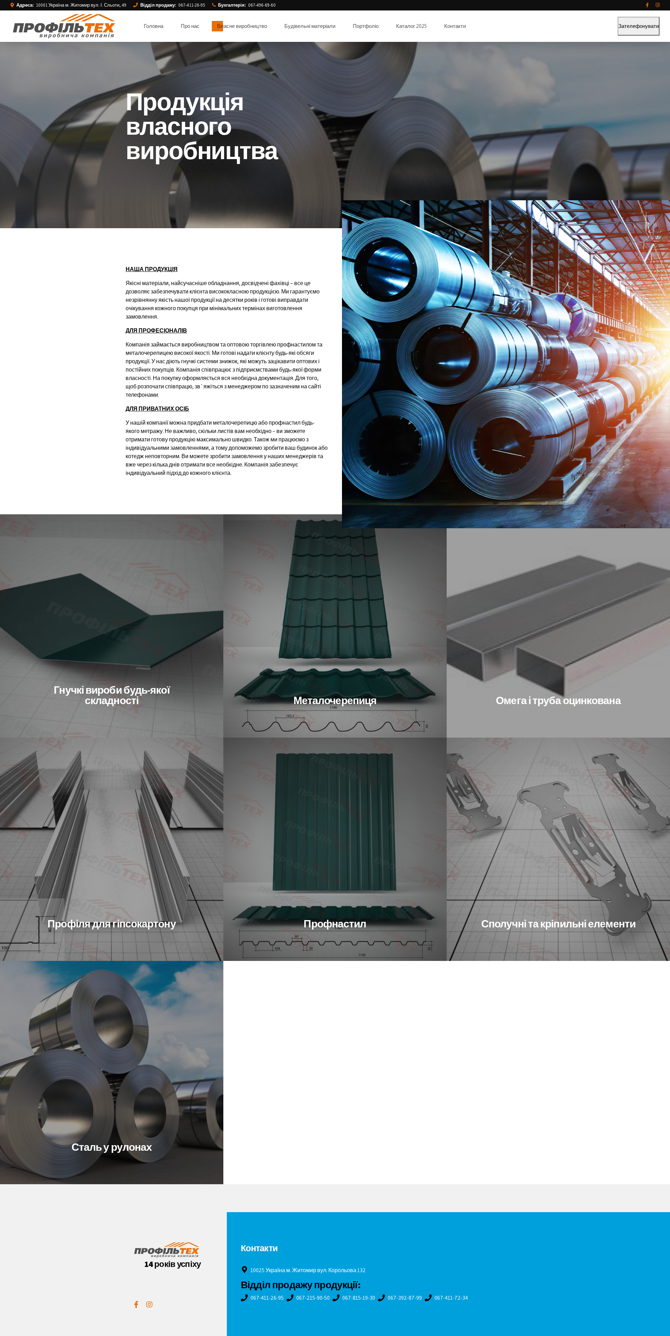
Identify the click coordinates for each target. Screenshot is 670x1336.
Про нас (190, 26)
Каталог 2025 (411, 26)
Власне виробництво (242, 26)
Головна (153, 26)
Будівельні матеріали (309, 26)
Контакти (455, 26)
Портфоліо (366, 26)
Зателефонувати (638, 26)
